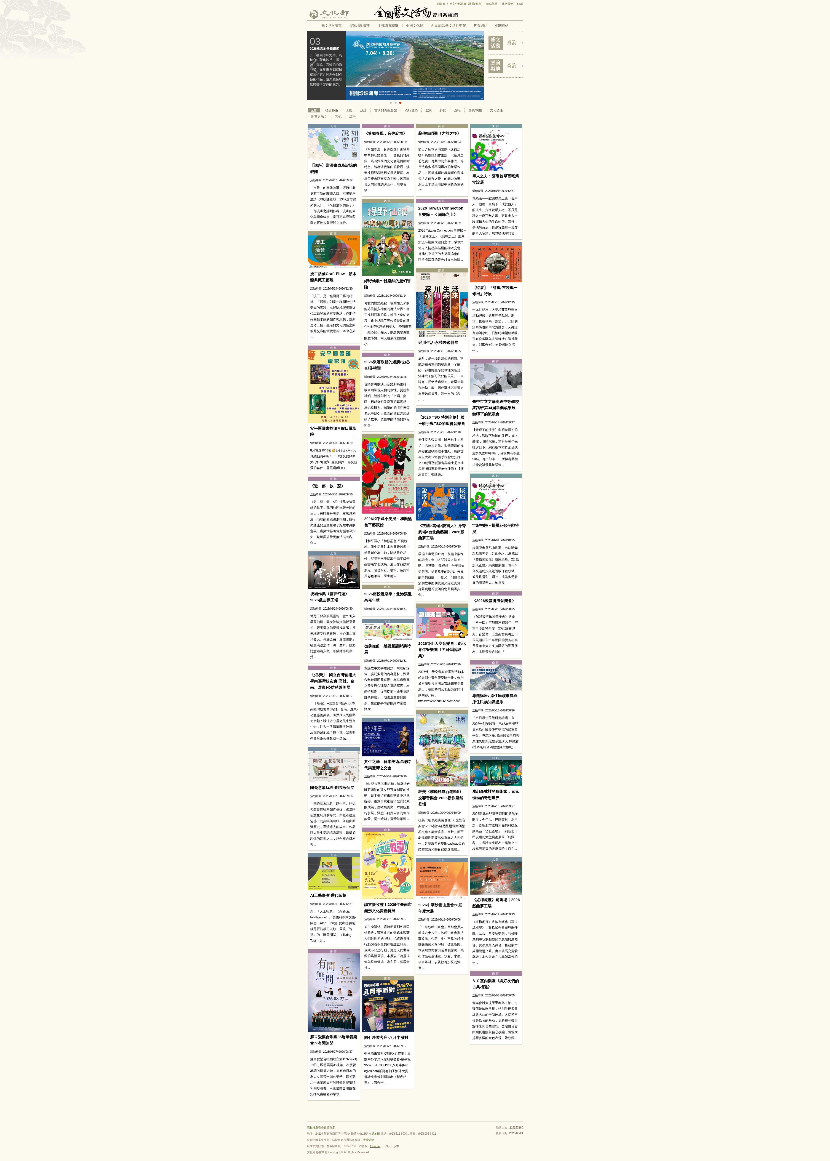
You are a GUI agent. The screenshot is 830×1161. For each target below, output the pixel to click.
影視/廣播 (475, 110)
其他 (338, 116)
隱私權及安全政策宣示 (321, 1127)
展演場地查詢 (360, 25)
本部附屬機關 (388, 25)
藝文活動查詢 (331, 25)
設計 (363, 110)
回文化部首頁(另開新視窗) (466, 3)
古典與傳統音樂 (385, 110)
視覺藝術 (331, 110)
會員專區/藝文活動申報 (448, 25)
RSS (520, 3)
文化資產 (496, 110)
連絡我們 (507, 3)
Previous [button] (313, 66)
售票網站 (480, 25)
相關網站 (502, 25)
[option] (395, 65)
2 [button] (395, 103)
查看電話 (368, 1140)
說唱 (457, 110)
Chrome (375, 1146)
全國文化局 (414, 25)
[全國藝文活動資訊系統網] (415, 12)
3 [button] (400, 103)
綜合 (352, 116)
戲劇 (429, 110)
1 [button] (391, 103)
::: (308, 2)
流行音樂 (411, 110)
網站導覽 (492, 3)
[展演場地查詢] (505, 66)
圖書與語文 (319, 116)
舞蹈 (443, 110)
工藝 (349, 110)
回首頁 (441, 3)
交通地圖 (374, 1133)
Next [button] (477, 66)
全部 (314, 110)
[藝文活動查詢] (505, 43)
